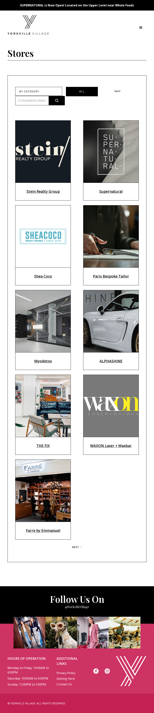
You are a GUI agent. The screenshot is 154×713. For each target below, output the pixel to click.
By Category (29, 91)
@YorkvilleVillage (77, 607)
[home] (28, 27)
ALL (82, 91)
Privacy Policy (66, 673)
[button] (140, 27)
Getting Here (66, 679)
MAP (117, 91)
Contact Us (64, 684)
